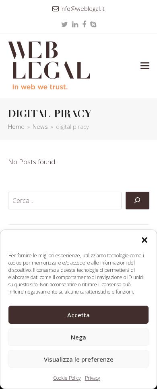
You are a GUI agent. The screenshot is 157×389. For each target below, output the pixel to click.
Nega (78, 337)
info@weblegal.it (82, 8)
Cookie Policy (67, 378)
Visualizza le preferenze (79, 359)
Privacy (92, 378)
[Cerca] (137, 200)
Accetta (78, 315)
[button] (144, 240)
